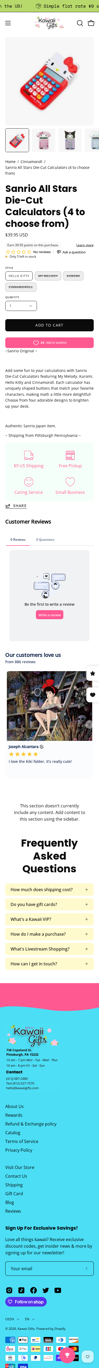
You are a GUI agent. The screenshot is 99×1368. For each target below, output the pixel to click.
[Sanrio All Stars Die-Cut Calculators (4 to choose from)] (17, 140)
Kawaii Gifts (26, 1328)
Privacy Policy (18, 1150)
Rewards (13, 1115)
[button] (79, 23)
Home (10, 161)
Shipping (14, 1185)
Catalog (12, 1133)
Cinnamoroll (31, 161)
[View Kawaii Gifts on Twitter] (46, 1290)
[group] (49, 6)
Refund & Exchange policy (30, 1124)
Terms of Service (21, 1141)
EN (27, 1319)
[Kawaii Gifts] (49, 23)
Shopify (59, 1328)
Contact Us (16, 1176)
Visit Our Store (19, 1167)
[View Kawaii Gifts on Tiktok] (21, 1290)
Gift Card (14, 1194)
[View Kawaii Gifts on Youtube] (58, 1290)
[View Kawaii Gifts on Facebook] (33, 1290)
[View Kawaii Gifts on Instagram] (9, 1290)
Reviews (13, 1211)
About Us (14, 1106)
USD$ (9, 1319)
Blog (9, 1202)
